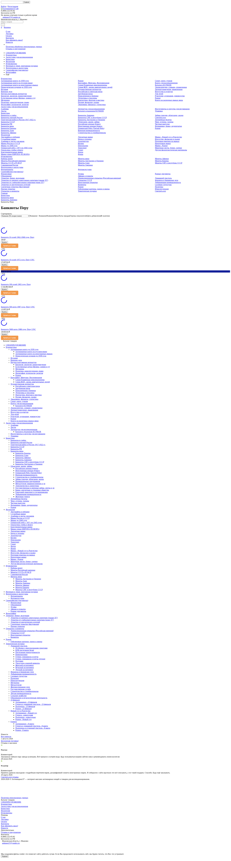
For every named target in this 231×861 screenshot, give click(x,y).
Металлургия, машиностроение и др (30, 484)
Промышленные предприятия (27, 481)
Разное (80, 81)
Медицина (5, 100)
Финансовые (6, 174)
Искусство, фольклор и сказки (167, 139)
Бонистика (10, 59)
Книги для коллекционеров (166, 83)
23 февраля (15, 700)
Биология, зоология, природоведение (16, 96)
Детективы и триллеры (87, 98)
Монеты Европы (162, 161)
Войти (3, 6)
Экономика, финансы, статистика (92, 105)
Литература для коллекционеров (91, 109)
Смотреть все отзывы (10, 777)
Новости (9, 42)
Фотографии (11, 72)
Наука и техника (85, 139)
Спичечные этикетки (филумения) (15, 187)
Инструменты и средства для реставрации (172, 109)
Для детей (159, 94)
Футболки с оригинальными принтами (31, 648)
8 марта (14, 722)
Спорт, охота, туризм (163, 81)
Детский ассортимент (24, 670)
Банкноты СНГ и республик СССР (92, 117)
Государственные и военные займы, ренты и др (34, 488)
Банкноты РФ (6, 124)
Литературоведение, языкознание (169, 89)
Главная (4, 193)
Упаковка (159, 111)
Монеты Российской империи (13, 161)
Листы (3, 111)
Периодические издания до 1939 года (16, 87)
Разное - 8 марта (22, 730)
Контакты (10, 38)
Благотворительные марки (12, 152)
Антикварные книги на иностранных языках (19, 85)
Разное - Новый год (23, 719)
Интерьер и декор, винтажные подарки (22, 66)
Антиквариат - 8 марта (24, 724)
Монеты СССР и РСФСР (11, 163)
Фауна (80, 152)
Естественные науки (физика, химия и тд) (18, 98)
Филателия (10, 61)
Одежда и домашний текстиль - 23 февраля (33, 704)
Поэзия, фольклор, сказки (88, 102)
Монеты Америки (85, 165)
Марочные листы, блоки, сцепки (168, 148)
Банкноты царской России (12, 117)
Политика (159, 187)
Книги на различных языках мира (169, 100)
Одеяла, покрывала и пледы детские (30, 659)
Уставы (81, 174)
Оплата (9, 36)
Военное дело (6, 92)
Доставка (9, 34)
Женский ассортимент (24, 665)
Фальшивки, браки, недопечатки (168, 126)
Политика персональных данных (14, 798)
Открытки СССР (85, 180)
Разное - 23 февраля (23, 709)
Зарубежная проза (85, 94)
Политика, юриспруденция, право (15, 102)
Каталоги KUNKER (163, 85)
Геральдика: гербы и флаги (12, 150)
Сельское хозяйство (19, 696)
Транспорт (82, 148)
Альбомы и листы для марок (12, 141)
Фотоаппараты (7, 169)
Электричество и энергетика (27, 486)
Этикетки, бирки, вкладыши (12, 178)
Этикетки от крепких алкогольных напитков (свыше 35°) (24, 180)
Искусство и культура (164, 92)
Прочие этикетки (8, 189)
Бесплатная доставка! (10, 741)
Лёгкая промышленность (21, 693)
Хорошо (5, 856)
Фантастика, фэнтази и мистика (91, 100)
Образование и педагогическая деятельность (29, 698)
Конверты (82, 185)
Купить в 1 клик (9, 246)
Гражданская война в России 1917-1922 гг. (18, 120)
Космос (81, 143)
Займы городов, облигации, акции (169, 115)
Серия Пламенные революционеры (92, 85)
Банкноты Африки (8, 133)
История (4, 89)
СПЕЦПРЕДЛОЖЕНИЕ (16, 53)
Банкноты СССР (8, 122)
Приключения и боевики (88, 96)
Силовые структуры (163, 185)
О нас (8, 31)
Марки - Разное (161, 146)
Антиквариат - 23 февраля (26, 702)
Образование (6, 176)
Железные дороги (22, 497)
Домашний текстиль (163, 178)
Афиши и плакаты (85, 176)
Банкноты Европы (8, 128)
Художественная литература (89, 89)
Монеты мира (83, 159)
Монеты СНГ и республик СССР (168, 163)
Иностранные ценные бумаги (90, 126)
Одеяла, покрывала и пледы (26, 657)
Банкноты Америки (86, 115)
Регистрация (13, 6)
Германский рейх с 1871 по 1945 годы (16, 148)
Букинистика (11, 55)
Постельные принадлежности (27, 652)
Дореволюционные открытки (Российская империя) (99, 178)
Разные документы (162, 174)
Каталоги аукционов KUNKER (91, 111)
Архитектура (83, 141)
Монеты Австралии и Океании (91, 161)
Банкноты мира (7, 126)
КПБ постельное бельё (24, 650)
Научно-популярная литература (14, 94)
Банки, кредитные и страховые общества (32, 490)
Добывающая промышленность (168, 182)
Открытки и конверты (10, 191)
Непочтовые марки (163, 143)
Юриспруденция (162, 189)
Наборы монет (7, 159)
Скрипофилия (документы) (17, 70)
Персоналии (83, 146)
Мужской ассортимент (24, 667)
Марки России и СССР (10, 143)
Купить (4, 242)
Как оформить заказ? (14, 40)
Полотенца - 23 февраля (25, 706)
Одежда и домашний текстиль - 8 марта (31, 726)
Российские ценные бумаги (89, 124)
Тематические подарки (87, 191)
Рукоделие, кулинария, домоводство (170, 96)
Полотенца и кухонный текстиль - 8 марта (32, 728)
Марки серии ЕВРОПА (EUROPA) (15, 154)
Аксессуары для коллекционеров (19, 57)
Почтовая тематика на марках (167, 141)
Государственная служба (21, 689)
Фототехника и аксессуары (17, 68)
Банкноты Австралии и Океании (91, 120)
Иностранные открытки (88, 182)
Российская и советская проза (90, 92)
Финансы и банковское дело (166, 180)
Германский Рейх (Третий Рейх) (91, 128)
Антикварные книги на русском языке (17, 83)
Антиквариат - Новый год (26, 713)
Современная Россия (9, 165)
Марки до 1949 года (9, 146)
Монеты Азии (84, 163)
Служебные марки (8, 139)
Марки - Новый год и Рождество (168, 137)
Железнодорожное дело (20, 687)
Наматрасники (21, 655)
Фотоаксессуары (85, 169)
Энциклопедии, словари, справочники (171, 87)
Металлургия (16, 685)
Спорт (80, 150)
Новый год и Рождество (20, 711)
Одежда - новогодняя (24, 715)
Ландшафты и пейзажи (10, 137)
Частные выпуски (162, 124)
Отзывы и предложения (15, 49)
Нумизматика (11, 64)
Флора (80, 154)
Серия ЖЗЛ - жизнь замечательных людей (95, 87)
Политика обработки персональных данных (24, 47)
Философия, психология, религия (15, 105)
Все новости (6, 736)
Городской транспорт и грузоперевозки (31, 492)
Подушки (19, 661)
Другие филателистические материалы (171, 150)
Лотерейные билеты (163, 120)
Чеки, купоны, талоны (164, 122)
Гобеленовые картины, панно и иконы (94, 189)
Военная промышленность (89, 130)
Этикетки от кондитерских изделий (15, 185)
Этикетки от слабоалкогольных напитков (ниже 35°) (22, 182)
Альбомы (5, 109)
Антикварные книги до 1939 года (15, 81)
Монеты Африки (162, 159)
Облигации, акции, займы (88, 122)
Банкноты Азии (7, 130)
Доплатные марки (85, 137)
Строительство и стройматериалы (92, 133)
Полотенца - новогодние (25, 717)
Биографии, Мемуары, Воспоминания (93, 83)
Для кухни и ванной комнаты (27, 663)
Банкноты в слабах (8, 115)
